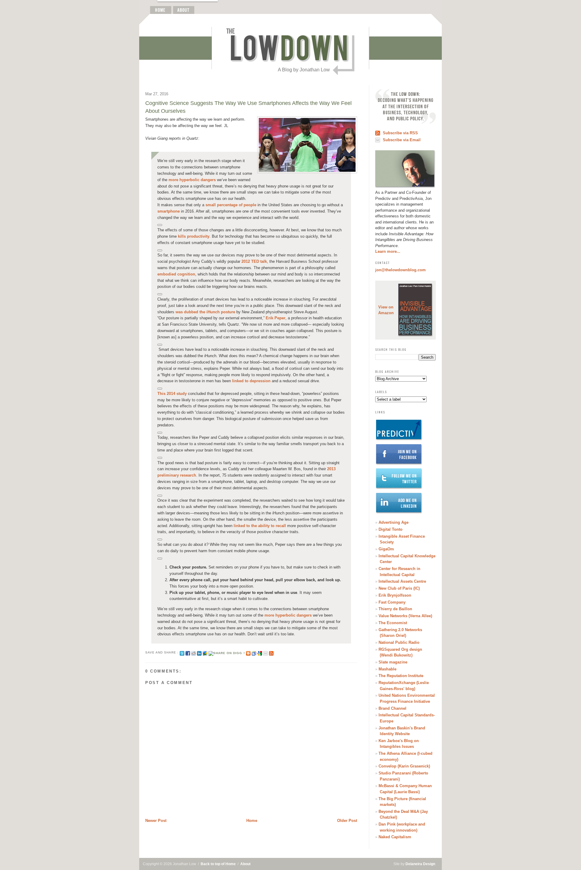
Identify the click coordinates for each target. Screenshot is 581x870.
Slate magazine (393, 662)
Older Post (347, 820)
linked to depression (251, 381)
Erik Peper (275, 318)
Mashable (387, 669)
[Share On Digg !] (226, 652)
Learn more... (387, 251)
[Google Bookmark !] (260, 652)
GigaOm (386, 549)
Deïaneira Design (420, 864)
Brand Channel (392, 708)
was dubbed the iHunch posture (205, 312)
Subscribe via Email (402, 140)
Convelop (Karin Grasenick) (404, 766)
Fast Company (392, 602)
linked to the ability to (255, 525)
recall (281, 525)
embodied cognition (176, 274)
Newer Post (155, 820)
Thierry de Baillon (395, 609)
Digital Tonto (390, 529)
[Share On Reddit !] (193, 652)
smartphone (168, 211)
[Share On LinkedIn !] (199, 652)
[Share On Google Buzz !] (205, 652)
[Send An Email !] (265, 652)
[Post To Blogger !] (248, 652)
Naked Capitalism (395, 837)
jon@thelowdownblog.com (400, 270)
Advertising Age (394, 522)
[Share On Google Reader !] (254, 652)
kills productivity (193, 236)
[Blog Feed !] (271, 652)
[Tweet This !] (182, 652)
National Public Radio (399, 642)
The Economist (393, 623)
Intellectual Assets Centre (402, 581)
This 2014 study (172, 393)
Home (251, 820)
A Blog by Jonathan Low (304, 69)
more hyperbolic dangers (192, 180)
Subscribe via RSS (400, 133)
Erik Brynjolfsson (395, 595)
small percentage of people (230, 205)
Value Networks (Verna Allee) (405, 616)
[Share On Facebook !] (187, 652)
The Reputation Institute (401, 675)
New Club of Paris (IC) (399, 588)
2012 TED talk (254, 261)
